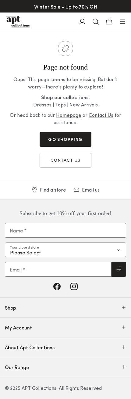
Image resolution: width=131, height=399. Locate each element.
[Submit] (119, 269)
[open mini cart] (109, 21)
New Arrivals (83, 104)
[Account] (82, 21)
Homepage (68, 115)
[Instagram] (74, 286)
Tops (60, 104)
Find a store (53, 189)
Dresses (42, 104)
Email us (91, 189)
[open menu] (122, 21)
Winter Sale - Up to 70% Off (65, 6)
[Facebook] (57, 286)
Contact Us (101, 115)
